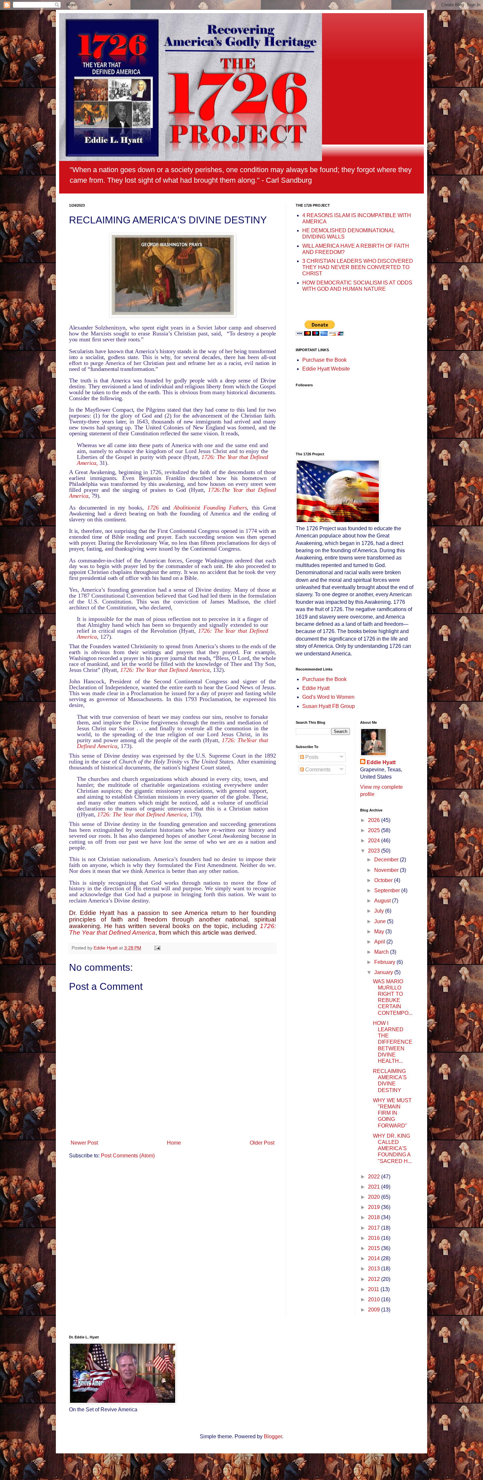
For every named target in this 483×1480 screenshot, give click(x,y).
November (387, 870)
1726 (153, 507)
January (384, 972)
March (382, 952)
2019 (374, 1207)
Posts (311, 757)
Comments (317, 769)
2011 (374, 1289)
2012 (374, 1279)
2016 (374, 1238)
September (387, 890)
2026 (374, 820)
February (385, 962)
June (380, 921)
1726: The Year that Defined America (165, 670)
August (383, 900)
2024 (374, 840)
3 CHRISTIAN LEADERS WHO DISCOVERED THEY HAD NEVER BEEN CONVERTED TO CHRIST (357, 267)
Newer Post (84, 1143)
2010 (374, 1299)
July (379, 911)
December (387, 859)
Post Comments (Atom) (128, 1155)
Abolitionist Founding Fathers (210, 507)
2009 (374, 1309)
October (384, 880)
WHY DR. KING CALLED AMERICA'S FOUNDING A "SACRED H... (392, 1148)
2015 (374, 1248)
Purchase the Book (324, 360)
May (379, 931)
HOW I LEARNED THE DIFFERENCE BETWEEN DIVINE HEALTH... (392, 1042)
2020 (374, 1197)
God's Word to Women (328, 697)
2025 (374, 830)
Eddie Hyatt (316, 688)
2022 (374, 1176)
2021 (374, 1187)
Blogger (273, 1436)
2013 (374, 1268)
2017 (374, 1228)
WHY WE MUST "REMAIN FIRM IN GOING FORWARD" (392, 1113)
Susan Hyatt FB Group (328, 706)
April (380, 942)
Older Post (262, 1143)
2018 (374, 1217)
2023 (374, 851)
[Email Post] (157, 947)
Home (174, 1143)
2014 (374, 1258)
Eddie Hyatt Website (326, 369)
